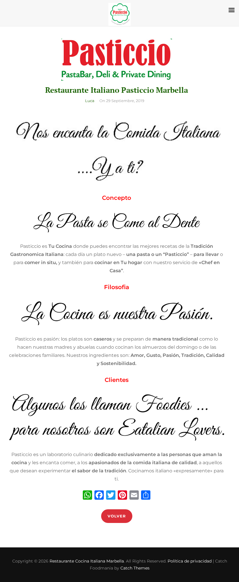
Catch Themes (135, 568)
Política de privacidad (190, 561)
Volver (117, 516)
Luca (89, 100)
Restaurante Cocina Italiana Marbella (87, 561)
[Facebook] (99, 495)
